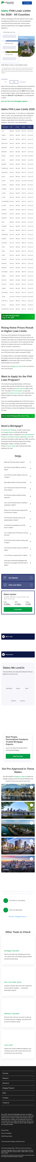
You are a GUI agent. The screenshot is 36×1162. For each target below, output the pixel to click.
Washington (9, 688)
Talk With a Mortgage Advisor (17, 916)
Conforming (22, 82)
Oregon (18, 688)
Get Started (27, 3)
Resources (6, 1083)
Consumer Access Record (25, 1148)
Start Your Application (15, 910)
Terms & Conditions (6, 1133)
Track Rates (18, 609)
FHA (14, 82)
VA (5, 82)
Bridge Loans (27, 437)
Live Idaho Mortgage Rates (10, 316)
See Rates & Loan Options (17, 900)
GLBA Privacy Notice (6, 1136)
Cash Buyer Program (13, 437)
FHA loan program (17, 391)
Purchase (5, 1073)
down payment (20, 388)
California (13, 700)
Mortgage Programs (8, 1088)
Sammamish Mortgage (9, 430)
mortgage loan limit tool (17, 366)
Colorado (22, 700)
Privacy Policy (5, 1130)
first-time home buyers (14, 393)
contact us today (10, 446)
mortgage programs (8, 432)
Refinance (6, 1078)
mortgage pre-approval (20, 776)
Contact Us (6, 1102)
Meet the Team (18, 756)
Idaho (26, 688)
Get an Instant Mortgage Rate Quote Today (15, 416)
